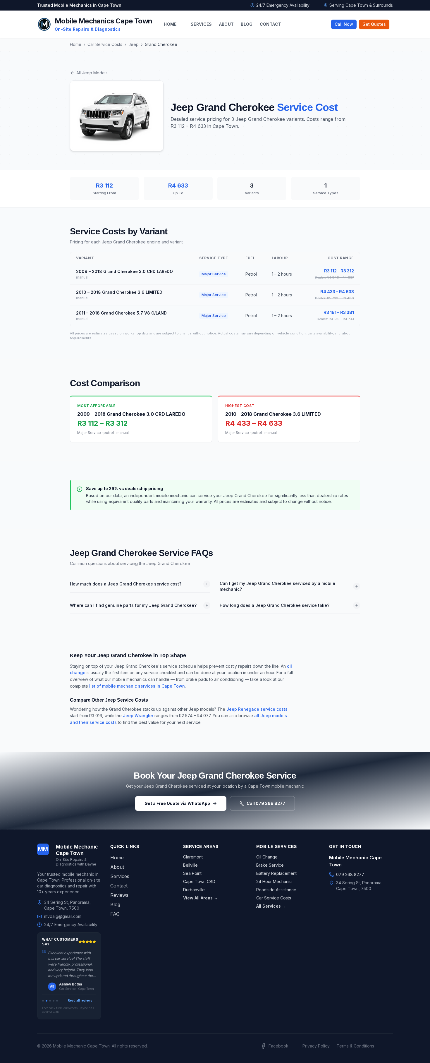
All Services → (271, 906)
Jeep (133, 44)
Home (170, 24)
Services (201, 24)
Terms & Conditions (355, 1045)
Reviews (119, 895)
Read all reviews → (82, 1000)
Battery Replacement (276, 873)
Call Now (344, 24)
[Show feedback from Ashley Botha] (46, 1001)
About (226, 24)
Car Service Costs (104, 44)
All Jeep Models (92, 72)
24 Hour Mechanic (274, 881)
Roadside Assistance (276, 889)
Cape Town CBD (199, 881)
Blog (246, 24)
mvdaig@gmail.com (62, 916)
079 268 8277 (350, 874)
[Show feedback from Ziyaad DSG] (43, 1001)
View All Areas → (200, 897)
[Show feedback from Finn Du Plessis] (50, 1001)
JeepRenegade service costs (257, 709)
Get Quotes (374, 24)
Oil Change (267, 856)
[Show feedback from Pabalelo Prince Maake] (57, 1001)
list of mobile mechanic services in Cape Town (137, 686)
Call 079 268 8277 (266, 803)
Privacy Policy (316, 1045)
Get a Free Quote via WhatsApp (177, 803)
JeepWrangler (138, 715)
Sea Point (192, 873)
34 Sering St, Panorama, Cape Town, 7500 (67, 905)
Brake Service (270, 865)
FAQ (115, 914)
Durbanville (194, 889)
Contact (270, 24)
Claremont (193, 856)
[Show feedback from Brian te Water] (53, 1001)
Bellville (190, 865)
